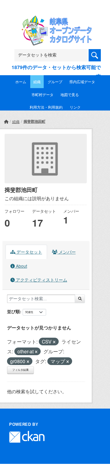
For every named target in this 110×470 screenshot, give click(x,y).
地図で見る (70, 94)
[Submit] (80, 298)
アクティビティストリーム (41, 280)
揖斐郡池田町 (35, 121)
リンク (75, 107)
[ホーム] (6, 121)
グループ (55, 81)
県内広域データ (82, 81)
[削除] (54, 342)
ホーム (20, 81)
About (21, 266)
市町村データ (42, 94)
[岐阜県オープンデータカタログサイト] (55, 19)
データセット (28, 252)
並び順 (13, 311)
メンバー (66, 252)
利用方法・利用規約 (46, 107)
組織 (37, 81)
